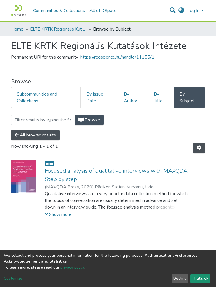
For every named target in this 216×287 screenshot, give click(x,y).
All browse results (37, 135)
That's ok (200, 278)
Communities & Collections (59, 11)
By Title (158, 97)
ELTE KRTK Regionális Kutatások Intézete (58, 29)
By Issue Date (94, 97)
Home (17, 29)
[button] (181, 10)
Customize (13, 278)
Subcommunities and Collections (37, 97)
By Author (130, 97)
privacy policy (72, 267)
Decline (180, 278)
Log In (194, 11)
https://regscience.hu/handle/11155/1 (117, 57)
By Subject (186, 97)
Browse (92, 120)
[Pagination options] (199, 148)
